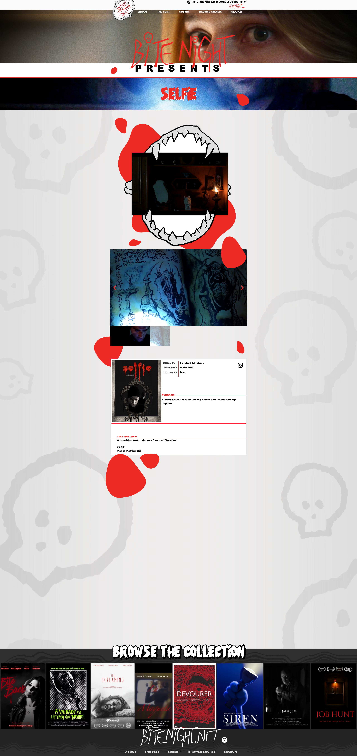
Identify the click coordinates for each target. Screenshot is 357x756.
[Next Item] (242, 287)
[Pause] (135, 211)
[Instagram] (189, 2)
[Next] (341, 36)
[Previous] (15, 36)
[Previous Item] (114, 287)
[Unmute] (140, 211)
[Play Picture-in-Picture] (219, 211)
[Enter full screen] (224, 211)
